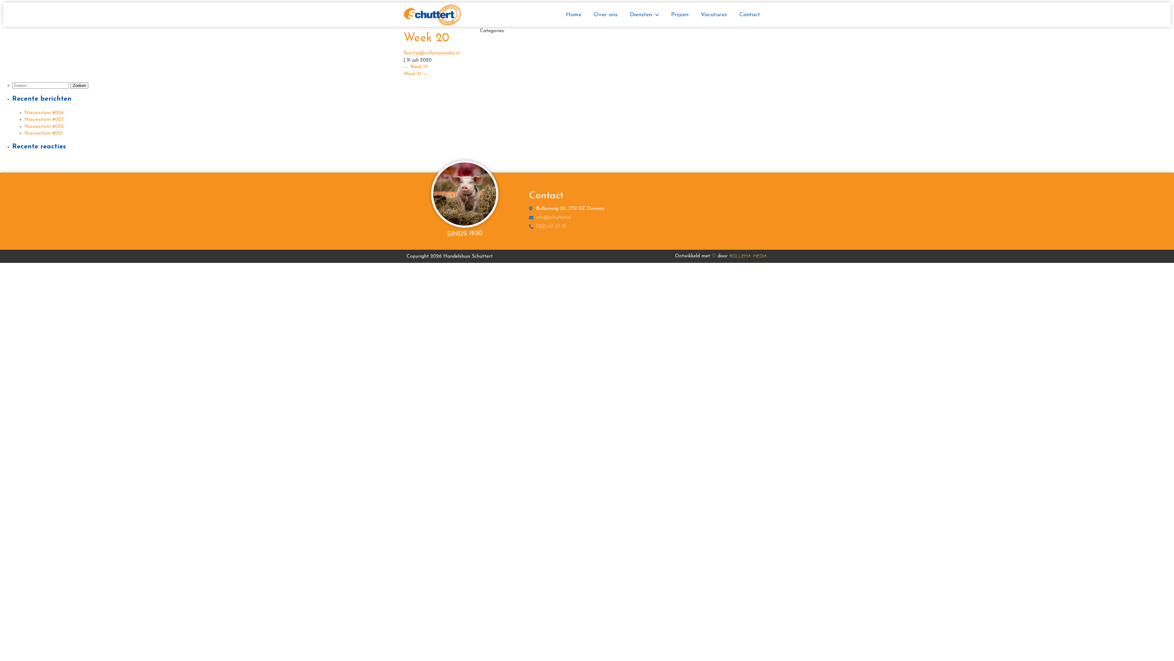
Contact (749, 15)
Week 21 (416, 74)
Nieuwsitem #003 (44, 119)
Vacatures (714, 15)
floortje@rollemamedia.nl (432, 53)
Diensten (641, 15)
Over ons (606, 15)
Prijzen (680, 15)
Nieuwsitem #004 (44, 112)
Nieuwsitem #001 (43, 133)
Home (573, 15)
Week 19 (416, 67)
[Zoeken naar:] (41, 85)
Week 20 (426, 38)
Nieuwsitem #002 (44, 126)
